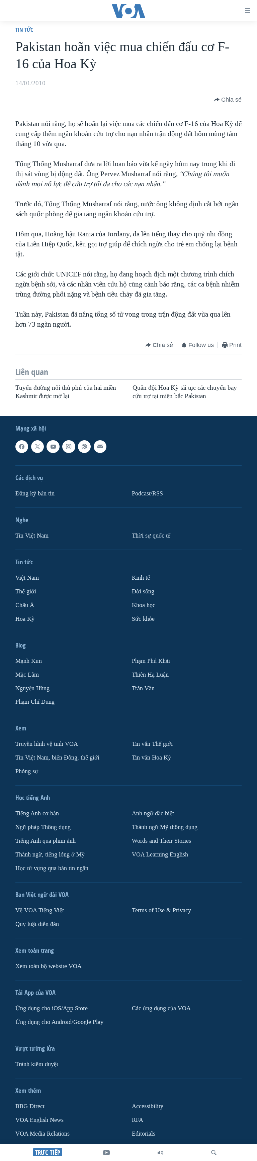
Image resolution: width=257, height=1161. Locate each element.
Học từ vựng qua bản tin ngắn (51, 868)
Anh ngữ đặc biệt (153, 813)
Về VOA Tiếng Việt (39, 910)
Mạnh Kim (28, 661)
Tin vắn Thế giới (152, 744)
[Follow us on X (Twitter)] (37, 446)
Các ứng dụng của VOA (161, 1008)
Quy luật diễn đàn (37, 924)
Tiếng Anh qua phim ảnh (45, 841)
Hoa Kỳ (24, 618)
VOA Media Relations (42, 1134)
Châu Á (24, 605)
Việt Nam (27, 578)
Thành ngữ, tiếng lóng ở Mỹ (50, 854)
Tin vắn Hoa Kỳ (151, 758)
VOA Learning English (160, 854)
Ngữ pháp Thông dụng (43, 827)
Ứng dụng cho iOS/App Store (51, 1008)
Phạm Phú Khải (151, 661)
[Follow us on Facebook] (21, 446)
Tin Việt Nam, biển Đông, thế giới (57, 758)
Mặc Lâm (27, 674)
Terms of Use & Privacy (161, 910)
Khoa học (143, 605)
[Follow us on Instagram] (68, 446)
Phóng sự (26, 771)
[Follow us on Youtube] (53, 446)
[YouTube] (106, 1152)
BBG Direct (30, 1106)
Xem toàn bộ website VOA (48, 966)
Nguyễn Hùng (32, 688)
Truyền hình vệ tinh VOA (46, 744)
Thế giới (25, 591)
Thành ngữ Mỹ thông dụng (164, 827)
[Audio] (160, 1152)
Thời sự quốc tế (151, 536)
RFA (137, 1120)
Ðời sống (143, 591)
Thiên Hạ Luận (150, 674)
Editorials (143, 1134)
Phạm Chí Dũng (35, 702)
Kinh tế (141, 578)
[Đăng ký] (100, 446)
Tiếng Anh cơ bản (37, 813)
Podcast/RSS (147, 493)
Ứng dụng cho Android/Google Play (59, 1022)
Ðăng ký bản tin (35, 493)
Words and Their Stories (161, 841)
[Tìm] (214, 1152)
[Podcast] (84, 446)
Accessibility (147, 1106)
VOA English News (39, 1120)
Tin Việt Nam (32, 536)
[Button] (228, 100)
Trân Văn (143, 688)
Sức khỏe (143, 618)
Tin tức (24, 29)
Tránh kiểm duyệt (36, 1064)
